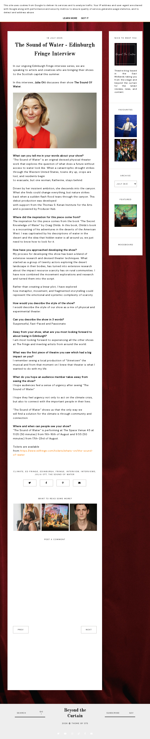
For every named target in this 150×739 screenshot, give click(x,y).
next (89, 629)
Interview (72, 471)
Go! (41, 712)
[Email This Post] (79, 483)
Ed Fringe (31, 471)
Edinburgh (47, 471)
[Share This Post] (46, 483)
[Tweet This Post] (29, 483)
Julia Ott (41, 474)
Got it (85, 18)
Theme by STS (80, 723)
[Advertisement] (55, 659)
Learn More (70, 18)
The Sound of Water (61, 474)
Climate (18, 471)
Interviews (88, 471)
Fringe (60, 471)
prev (21, 629)
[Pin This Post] (63, 483)
